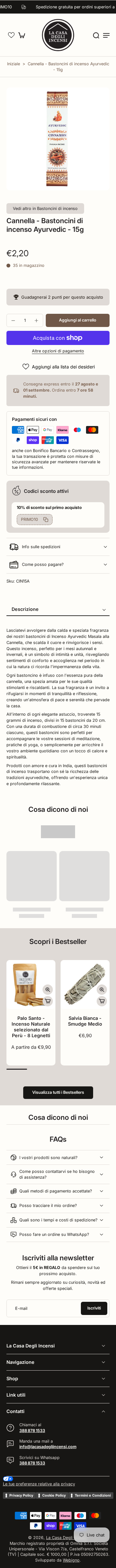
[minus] (13, 320)
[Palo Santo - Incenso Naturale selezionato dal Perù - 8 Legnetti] (30, 984)
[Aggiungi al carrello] (48, 1001)
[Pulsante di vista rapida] (48, 989)
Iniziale (14, 63)
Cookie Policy (54, 1495)
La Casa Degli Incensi (66, 1537)
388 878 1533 (32, 1430)
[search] (96, 35)
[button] (11, 35)
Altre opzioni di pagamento (58, 351)
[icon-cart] (23, 35)
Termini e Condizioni (93, 1495)
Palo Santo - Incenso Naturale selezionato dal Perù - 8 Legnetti (31, 1026)
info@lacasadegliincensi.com (47, 1447)
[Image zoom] (58, 138)
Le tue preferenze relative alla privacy (39, 1484)
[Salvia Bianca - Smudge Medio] (85, 984)
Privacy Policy (21, 1495)
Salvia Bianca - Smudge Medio (85, 1021)
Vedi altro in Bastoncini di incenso (45, 208)
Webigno (71, 1560)
